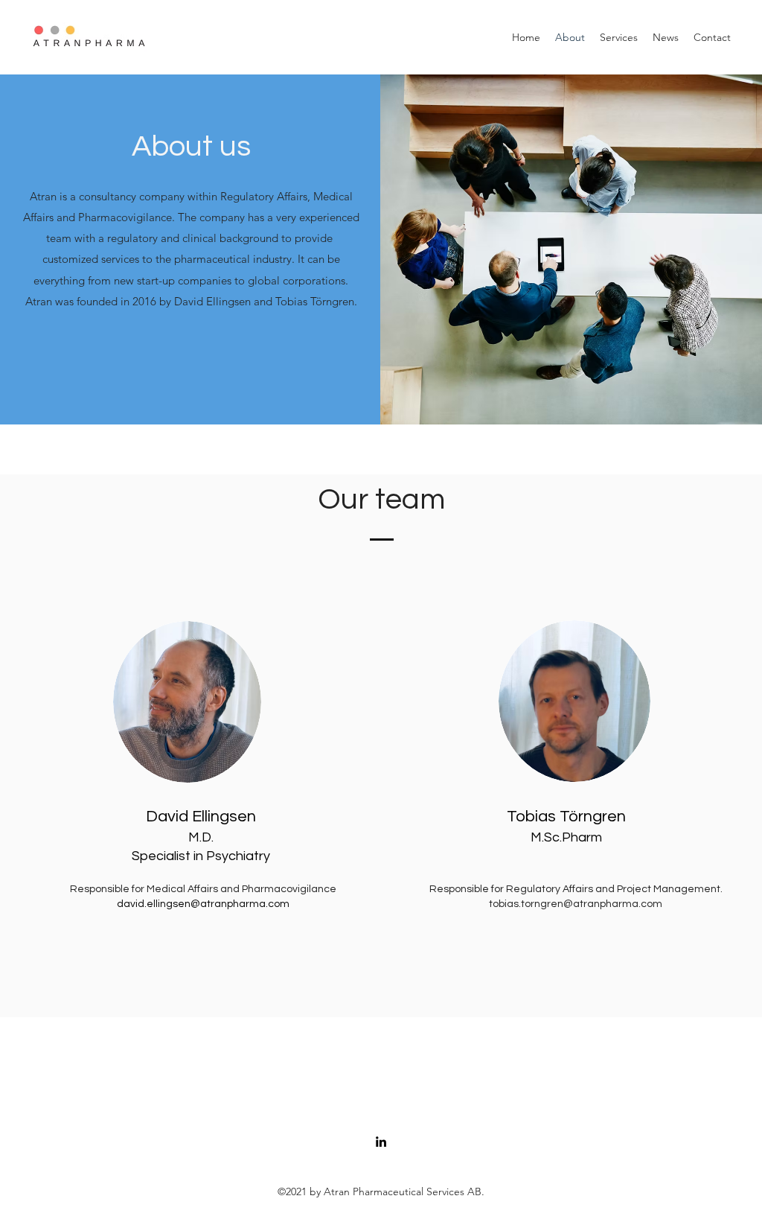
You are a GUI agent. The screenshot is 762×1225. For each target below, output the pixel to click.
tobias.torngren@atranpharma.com (575, 904)
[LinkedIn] (381, 1141)
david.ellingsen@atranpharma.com (203, 904)
